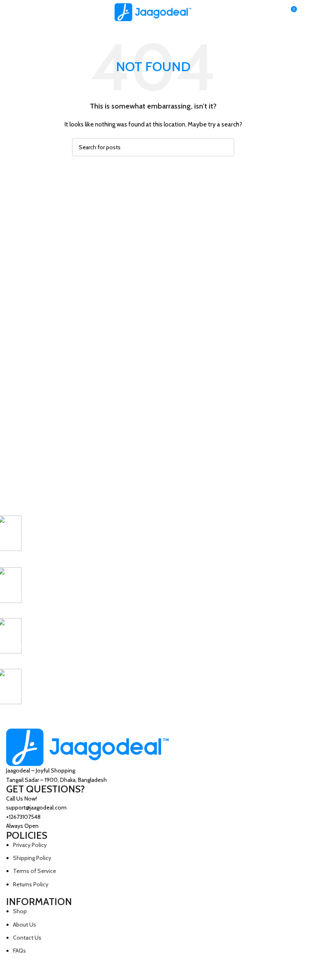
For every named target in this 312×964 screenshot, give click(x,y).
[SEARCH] (225, 147)
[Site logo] (153, 11)
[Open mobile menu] (9, 12)
